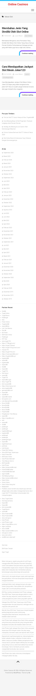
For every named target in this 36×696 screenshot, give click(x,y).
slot (3, 420)
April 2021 (7, 252)
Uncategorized (8, 77)
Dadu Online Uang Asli (8, 484)
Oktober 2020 (8, 274)
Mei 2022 (6, 220)
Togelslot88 (5, 324)
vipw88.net (5, 394)
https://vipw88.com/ (8, 418)
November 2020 (8, 270)
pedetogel (5, 427)
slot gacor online (7, 533)
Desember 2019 (8, 292)
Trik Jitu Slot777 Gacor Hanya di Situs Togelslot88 (19, 117)
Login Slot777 (6, 493)
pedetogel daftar (7, 584)
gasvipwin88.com (7, 390)
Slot (3, 320)
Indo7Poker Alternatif (8, 459)
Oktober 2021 (8, 238)
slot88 (4, 424)
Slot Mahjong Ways (8, 476)
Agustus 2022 (8, 209)
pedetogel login (6, 439)
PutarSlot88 (5, 412)
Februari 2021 (8, 259)
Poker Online (6, 322)
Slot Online (28, 36)
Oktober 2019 (8, 299)
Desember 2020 (8, 267)
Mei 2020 (6, 281)
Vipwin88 (4, 364)
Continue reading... (28, 53)
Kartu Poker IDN (6, 454)
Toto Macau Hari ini (8, 461)
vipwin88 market (7, 397)
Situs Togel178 (6, 382)
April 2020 (7, 284)
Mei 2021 (6, 249)
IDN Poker (8, 594)
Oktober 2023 (8, 174)
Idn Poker (5, 332)
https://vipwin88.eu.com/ (9, 524)
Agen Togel (5, 552)
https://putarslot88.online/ (10, 478)
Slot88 (4, 311)
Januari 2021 (8, 263)
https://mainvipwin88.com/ (10, 354)
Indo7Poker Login (7, 522)
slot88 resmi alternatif (8, 537)
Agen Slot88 (5, 474)
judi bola (4, 446)
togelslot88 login (7, 431)
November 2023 (8, 170)
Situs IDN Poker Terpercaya (10, 452)
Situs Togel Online (7, 498)
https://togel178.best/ (8, 345)
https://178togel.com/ (8, 343)
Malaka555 (5, 486)
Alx (29, 673)
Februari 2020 (8, 288)
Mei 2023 (6, 185)
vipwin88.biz (5, 326)
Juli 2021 (6, 245)
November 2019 (8, 295)
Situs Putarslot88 (7, 513)
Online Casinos (18, 4)
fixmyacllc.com (6, 399)
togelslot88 (5, 358)
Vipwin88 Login (6, 379)
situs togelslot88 (7, 388)
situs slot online (6, 535)
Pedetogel (5, 317)
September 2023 (9, 177)
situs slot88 (5, 528)
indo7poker (5, 448)
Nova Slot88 (5, 403)
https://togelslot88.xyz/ (9, 356)
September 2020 (9, 277)
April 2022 (7, 224)
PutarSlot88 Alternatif (8, 471)
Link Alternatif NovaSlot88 (9, 401)
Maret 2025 (7, 156)
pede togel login (29, 576)
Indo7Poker (5, 465)
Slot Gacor (5, 373)
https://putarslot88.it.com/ (10, 531)
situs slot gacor (6, 518)
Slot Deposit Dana (7, 501)
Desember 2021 (8, 231)
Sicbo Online (6, 482)
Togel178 (5, 371)
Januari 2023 (8, 195)
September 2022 (9, 206)
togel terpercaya (7, 444)
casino (27, 74)
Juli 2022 (6, 213)
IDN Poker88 (5, 463)
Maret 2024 (7, 163)
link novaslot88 (6, 384)
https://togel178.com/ (8, 352)
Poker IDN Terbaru (7, 450)
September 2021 (9, 242)
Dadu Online (5, 480)
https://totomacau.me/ (9, 386)
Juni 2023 (7, 181)
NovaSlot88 (5, 405)
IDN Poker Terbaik (7, 548)
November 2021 (8, 234)
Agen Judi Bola (6, 526)
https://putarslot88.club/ (9, 467)
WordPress (17, 673)
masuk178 (5, 350)
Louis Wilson (19, 36)
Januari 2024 (8, 167)
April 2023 (7, 188)
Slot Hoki (4, 545)
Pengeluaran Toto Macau (9, 414)
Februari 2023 (8, 192)
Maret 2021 (7, 256)
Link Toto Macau (7, 328)
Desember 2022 (8, 199)
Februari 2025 (8, 160)
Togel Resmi (5, 315)
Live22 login (27, 561)
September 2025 (9, 152)
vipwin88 (4, 360)
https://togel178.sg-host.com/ (11, 347)
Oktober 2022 (8, 202)
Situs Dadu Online (23, 620)
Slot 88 (4, 330)
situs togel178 (6, 341)
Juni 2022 (7, 217)
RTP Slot (4, 339)
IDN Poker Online (7, 334)
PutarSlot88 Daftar (7, 469)
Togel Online (5, 313)
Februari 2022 (8, 227)
